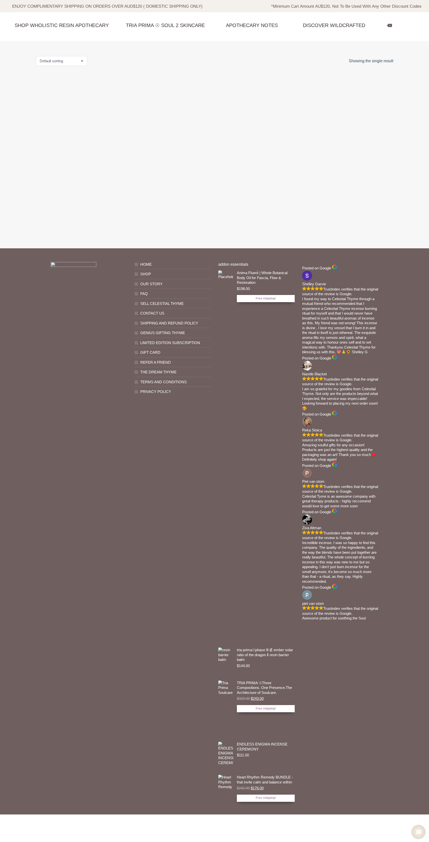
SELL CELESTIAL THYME (162, 303)
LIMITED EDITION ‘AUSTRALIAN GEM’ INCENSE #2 (64, 191)
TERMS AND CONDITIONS (163, 382)
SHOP (145, 274)
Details (65, 230)
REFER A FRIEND (155, 362)
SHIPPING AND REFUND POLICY (169, 323)
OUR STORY (151, 284)
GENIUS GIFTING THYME (162, 333)
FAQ (144, 293)
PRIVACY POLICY (155, 391)
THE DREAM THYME (158, 372)
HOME (146, 264)
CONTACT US (152, 313)
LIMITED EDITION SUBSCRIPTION (170, 343)
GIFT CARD (150, 352)
